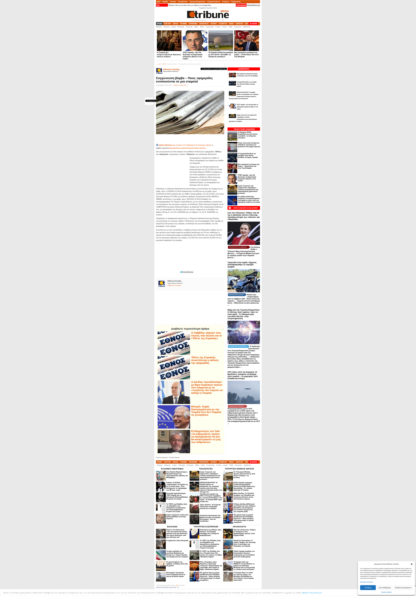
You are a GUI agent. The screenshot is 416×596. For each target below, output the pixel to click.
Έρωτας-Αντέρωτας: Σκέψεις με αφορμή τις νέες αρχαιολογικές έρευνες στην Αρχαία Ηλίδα (244, 532)
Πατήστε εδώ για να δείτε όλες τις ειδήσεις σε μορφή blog (189, 5)
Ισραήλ (165, 1)
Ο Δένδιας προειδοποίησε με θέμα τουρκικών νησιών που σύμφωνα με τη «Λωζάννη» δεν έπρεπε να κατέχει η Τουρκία (207, 387)
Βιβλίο (196, 27)
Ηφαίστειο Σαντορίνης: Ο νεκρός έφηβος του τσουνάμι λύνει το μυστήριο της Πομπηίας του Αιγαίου (244, 543)
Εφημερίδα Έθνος (174, 148)
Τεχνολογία (237, 27)
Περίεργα (159, 27)
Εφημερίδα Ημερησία (187, 148)
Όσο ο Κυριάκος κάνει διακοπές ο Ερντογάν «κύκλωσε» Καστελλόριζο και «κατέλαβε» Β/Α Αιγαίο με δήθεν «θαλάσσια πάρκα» (211, 565)
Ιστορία (173, 27)
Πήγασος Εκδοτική (199, 148)
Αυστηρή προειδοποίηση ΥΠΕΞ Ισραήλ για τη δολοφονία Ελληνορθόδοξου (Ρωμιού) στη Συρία (177, 496)
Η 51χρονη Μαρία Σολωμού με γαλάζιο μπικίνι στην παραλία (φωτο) (243, 255)
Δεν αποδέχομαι (385, 588)
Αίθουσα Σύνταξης (171, 69)
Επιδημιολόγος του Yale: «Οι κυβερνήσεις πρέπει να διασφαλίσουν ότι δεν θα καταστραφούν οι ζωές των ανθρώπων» (206, 437)
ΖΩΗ (246, 23)
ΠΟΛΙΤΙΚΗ (167, 23)
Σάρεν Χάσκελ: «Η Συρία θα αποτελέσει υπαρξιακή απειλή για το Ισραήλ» (210, 506)
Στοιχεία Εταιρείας (174, 457)
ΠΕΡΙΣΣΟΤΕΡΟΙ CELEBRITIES (238, 247)
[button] (412, 564)
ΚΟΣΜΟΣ (214, 23)
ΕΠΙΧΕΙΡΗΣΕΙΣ (204, 23)
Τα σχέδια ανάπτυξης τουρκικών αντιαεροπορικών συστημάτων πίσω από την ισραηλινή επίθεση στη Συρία (249, 199)
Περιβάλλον (246, 27)
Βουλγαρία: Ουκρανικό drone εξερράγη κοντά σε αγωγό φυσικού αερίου (175, 574)
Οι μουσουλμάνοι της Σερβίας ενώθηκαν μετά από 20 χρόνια (177, 564)
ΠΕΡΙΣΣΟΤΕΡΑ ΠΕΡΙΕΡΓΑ (236, 406)
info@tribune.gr (253, 5)
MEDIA (231, 23)
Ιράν (158, 1)
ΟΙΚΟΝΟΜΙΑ (193, 23)
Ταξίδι (230, 27)
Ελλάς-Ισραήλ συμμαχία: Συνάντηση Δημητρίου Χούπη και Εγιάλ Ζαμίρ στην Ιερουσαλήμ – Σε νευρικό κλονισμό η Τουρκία (244, 486)
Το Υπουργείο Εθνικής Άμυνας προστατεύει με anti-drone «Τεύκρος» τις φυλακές (244, 474)
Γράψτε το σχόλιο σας (179, 85)
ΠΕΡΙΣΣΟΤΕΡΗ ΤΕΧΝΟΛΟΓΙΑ (237, 346)
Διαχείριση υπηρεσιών (366, 582)
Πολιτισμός (189, 27)
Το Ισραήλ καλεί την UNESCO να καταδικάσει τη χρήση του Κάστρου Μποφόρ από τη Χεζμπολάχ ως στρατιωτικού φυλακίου (244, 565)
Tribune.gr (163, 585)
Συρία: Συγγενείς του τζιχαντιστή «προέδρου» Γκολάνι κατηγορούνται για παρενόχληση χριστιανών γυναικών (248, 189)
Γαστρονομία (210, 27)
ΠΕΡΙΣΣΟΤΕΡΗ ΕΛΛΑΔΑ (236, 294)
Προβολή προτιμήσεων (403, 588)
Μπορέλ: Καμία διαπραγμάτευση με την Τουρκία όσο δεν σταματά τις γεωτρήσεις (206, 410)
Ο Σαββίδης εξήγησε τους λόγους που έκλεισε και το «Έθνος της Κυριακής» (206, 335)
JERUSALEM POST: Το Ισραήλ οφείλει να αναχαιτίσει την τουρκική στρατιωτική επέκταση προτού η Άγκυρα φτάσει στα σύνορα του (211, 487)
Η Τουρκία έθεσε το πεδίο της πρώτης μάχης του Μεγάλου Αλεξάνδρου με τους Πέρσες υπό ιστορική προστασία (243, 576)
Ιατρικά (224, 27)
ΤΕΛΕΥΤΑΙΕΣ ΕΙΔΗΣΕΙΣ (244, 129)
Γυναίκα (217, 27)
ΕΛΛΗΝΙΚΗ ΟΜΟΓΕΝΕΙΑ (172, 469)
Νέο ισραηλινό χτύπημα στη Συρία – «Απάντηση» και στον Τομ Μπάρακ (246, 55)
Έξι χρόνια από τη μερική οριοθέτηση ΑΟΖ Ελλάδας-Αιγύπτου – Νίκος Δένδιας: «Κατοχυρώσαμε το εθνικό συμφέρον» (243, 518)
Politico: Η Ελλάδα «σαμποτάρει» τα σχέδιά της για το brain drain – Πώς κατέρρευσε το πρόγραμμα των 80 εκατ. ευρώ (177, 486)
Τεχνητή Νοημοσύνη (197, 1)
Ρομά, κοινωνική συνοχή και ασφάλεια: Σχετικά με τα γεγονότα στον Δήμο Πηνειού (249, 144)
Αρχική (159, 64)
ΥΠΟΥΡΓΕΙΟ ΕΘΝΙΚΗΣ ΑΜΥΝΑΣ (239, 469)
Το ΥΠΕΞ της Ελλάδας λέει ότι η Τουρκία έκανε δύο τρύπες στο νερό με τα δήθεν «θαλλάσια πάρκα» (211, 554)
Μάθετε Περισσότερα (312, 592)
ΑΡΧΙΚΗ (159, 23)
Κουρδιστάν (182, 1)
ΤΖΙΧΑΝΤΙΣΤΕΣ (206, 469)
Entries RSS (181, 585)
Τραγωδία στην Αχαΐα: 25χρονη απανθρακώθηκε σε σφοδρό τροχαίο (242, 264)
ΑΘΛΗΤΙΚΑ (239, 23)
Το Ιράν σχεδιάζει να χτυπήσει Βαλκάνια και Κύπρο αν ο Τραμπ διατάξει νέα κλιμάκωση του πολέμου (177, 554)
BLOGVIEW (253, 23)
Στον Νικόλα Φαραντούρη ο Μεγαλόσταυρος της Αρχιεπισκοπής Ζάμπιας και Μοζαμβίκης (177, 474)
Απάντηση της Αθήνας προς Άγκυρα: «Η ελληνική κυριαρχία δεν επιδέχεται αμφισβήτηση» (210, 532)
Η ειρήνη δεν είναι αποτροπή (177, 540)
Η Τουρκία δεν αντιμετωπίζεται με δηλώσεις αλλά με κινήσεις (169, 55)
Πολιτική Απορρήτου (162, 457)
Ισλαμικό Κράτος (213, 1)
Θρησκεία (166, 27)
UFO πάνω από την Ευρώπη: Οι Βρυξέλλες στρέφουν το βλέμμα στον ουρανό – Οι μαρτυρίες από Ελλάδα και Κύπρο (243, 375)
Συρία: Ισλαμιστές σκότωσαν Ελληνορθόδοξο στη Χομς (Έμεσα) (177, 516)
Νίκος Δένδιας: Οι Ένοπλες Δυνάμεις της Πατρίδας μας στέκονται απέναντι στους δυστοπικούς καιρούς (243, 496)
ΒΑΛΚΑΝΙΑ (172, 527)
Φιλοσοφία (181, 27)
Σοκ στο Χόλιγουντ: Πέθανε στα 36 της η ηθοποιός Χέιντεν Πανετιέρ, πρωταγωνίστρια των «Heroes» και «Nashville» (244, 216)
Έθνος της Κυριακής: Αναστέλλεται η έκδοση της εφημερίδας (204, 360)
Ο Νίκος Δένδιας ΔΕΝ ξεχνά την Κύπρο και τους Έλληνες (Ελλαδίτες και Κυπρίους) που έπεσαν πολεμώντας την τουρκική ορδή (244, 507)
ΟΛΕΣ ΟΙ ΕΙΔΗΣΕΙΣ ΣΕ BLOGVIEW (245, 208)
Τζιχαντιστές (236, 1)
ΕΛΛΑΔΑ (175, 23)
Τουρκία (173, 1)
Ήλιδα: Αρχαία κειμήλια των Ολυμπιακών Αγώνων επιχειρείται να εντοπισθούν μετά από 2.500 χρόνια (244, 554)
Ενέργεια (225, 1)
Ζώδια (202, 27)
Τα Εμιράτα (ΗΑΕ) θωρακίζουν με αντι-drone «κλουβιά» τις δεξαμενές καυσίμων (220, 55)
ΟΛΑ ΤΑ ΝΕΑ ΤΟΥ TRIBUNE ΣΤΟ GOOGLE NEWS (185, 145)
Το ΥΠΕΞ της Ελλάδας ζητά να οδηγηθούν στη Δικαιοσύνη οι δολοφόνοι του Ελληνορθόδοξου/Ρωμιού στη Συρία (176, 507)
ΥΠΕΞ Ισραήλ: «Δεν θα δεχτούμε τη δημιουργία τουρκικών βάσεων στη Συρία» (247, 178)
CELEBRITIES (223, 23)
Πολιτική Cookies (386, 592)
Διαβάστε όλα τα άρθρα (174, 285)
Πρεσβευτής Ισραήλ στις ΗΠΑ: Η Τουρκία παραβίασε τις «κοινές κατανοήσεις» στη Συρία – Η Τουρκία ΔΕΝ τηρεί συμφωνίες (211, 497)
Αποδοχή (368, 588)
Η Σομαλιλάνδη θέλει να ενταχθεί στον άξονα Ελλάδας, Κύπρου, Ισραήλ (248, 155)
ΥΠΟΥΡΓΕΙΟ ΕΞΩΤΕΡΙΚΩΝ (206, 527)
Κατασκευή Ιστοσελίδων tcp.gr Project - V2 (167, 587)
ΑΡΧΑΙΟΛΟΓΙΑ (239, 527)
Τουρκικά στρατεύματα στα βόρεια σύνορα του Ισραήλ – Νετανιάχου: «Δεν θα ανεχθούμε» (210, 518)
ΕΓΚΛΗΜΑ (183, 23)
